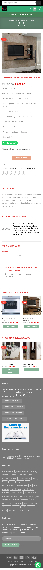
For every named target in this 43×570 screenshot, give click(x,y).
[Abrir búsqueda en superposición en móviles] (21, 3)
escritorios (13, 478)
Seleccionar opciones (11, 371)
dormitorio (22, 475)
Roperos (5, 503)
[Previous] (1, 315)
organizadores (6, 500)
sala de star (18, 503)
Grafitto (15, 232)
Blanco (15, 224)
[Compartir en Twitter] (11, 173)
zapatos (28, 510)
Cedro (19, 228)
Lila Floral (27, 232)
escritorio (5, 478)
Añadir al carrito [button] (11, 326)
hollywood (20, 482)
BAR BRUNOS (28, 364)
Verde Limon (17, 234)
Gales (15, 230)
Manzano (34, 224)
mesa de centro (16, 489)
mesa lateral (6, 492)
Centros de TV (25, 20)
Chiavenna (26, 228)
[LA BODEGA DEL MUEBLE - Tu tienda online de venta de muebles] (4, 8)
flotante (4, 482)
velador (4, 510)
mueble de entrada (31, 492)
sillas (25, 503)
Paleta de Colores (8, 149)
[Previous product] (23, 24)
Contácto (30, 561)
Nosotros (9, 561)
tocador (23, 507)
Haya (15, 228)
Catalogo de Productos (20, 14)
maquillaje (5, 489)
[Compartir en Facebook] (7, 173)
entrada (30, 475)
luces (35, 485)
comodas (14, 475)
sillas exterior (6, 507)
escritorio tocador (24, 478)
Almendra (21, 224)
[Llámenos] (28, 395)
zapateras (12, 510)
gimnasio (12, 482)
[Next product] (19, 24)
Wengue (32, 230)
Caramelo (34, 228)
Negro (21, 232)
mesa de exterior (28, 489)
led (31, 485)
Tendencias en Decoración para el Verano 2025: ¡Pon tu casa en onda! (23, 457)
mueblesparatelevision (9, 496)
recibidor (16, 500)
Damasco (29, 226)
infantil (27, 482)
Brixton (26, 230)
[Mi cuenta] (30, 9)
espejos (34, 478)
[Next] (41, 315)
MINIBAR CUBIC (7, 364)
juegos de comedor (22, 485)
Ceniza (20, 230)
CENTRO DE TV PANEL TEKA (10, 320)
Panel (32, 20)
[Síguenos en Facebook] (16, 395)
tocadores (31, 507)
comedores (5, 475)
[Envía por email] (15, 173)
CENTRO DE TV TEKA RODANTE (30, 320)
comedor (33, 471)
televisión (16, 507)
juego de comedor (8, 485)
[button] (34, 9)
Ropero (32, 500)
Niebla (28, 224)
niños (37, 496)
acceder (14, 274)
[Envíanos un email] (24, 395)
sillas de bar (33, 503)
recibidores (24, 500)
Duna (35, 226)
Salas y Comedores (14, 20)
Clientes (22, 561)
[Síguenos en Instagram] (20, 395)
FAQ (35, 561)
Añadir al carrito (21, 158)
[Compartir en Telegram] (23, 173)
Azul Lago (35, 232)
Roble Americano (19, 226)
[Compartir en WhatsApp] (4, 173)
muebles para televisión (26, 496)
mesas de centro (17, 492)
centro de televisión (22, 471)
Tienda (16, 561)
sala (11, 503)
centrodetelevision (8, 471)
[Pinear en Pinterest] (19, 173)
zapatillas (20, 510)
